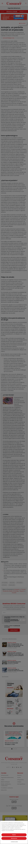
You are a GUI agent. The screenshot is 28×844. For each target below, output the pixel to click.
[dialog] (14, 832)
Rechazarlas (14, 838)
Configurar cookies (14, 841)
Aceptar (14, 834)
